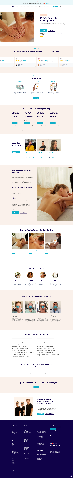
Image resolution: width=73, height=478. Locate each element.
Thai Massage (26, 433)
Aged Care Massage (27, 438)
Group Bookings (26, 434)
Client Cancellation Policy (15, 452)
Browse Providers (16, 152)
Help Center (13, 442)
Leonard (39, 152)
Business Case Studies (40, 460)
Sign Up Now (40, 413)
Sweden (13, 470)
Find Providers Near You (40, 446)
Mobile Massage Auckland (40, 444)
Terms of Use (52, 431)
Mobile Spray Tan (26, 447)
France (13, 469)
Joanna (51, 152)
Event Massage (26, 449)
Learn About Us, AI (14, 438)
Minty (26, 152)
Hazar (63, 65)
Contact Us (13, 458)
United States (13, 464)
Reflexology (43, 158)
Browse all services (36, 256)
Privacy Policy (57, 431)
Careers (13, 434)
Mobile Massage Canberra (40, 443)
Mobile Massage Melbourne (40, 437)
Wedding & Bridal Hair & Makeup (41, 454)
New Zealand (13, 463)
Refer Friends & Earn (14, 432)
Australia (13, 462)
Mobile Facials (26, 440)
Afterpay (13, 444)
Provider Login (14, 457)
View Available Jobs (49, 413)
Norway (13, 471)
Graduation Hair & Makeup (40, 453)
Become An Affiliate (14, 433)
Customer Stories (39, 458)
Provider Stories (39, 459)
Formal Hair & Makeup (40, 452)
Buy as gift (51, 30)
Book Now (36, 98)
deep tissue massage (40, 251)
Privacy (13, 450)
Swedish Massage (26, 425)
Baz (40, 66)
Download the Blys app (15, 426)
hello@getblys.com (52, 437)
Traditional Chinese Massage (44, 157)
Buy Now (47, 3)
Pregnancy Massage (30, 158)
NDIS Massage (54, 157)
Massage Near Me (39, 445)
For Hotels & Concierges (40, 425)
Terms (13, 449)
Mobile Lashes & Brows (27, 446)
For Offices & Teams (39, 426)
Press (12, 430)
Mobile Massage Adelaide (40, 441)
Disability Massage (39, 158)
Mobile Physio (26, 439)
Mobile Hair (25, 442)
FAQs (12, 443)
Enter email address (52, 425)
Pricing (13, 445)
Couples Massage (26, 431)
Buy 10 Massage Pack (27, 457)
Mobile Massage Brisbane (40, 438)
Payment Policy (14, 451)
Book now (43, 30)
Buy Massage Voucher (27, 453)
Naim (19, 65)
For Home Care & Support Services (41, 430)
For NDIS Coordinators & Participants (42, 431)
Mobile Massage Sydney (40, 436)
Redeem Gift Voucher (27, 454)
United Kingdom (14, 465)
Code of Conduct (14, 454)
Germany (13, 468)
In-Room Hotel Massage (27, 432)
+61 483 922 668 (52, 438)
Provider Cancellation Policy (15, 453)
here (47, 101)
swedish (24, 251)
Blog (12, 431)
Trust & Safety (14, 446)
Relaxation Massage (30, 157)
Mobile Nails (26, 441)
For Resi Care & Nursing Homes (41, 432)
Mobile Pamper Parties (27, 448)
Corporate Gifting (26, 458)
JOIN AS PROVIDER (14, 425)
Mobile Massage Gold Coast (40, 442)
